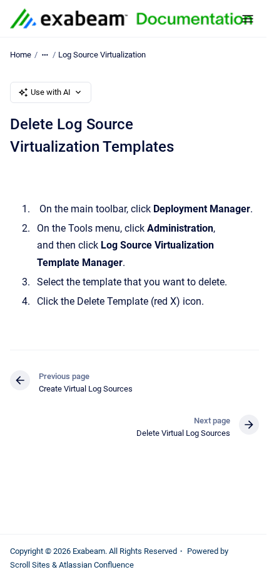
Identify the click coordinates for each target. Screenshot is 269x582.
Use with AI (51, 92)
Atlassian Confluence (96, 565)
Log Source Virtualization (102, 54)
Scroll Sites (30, 565)
